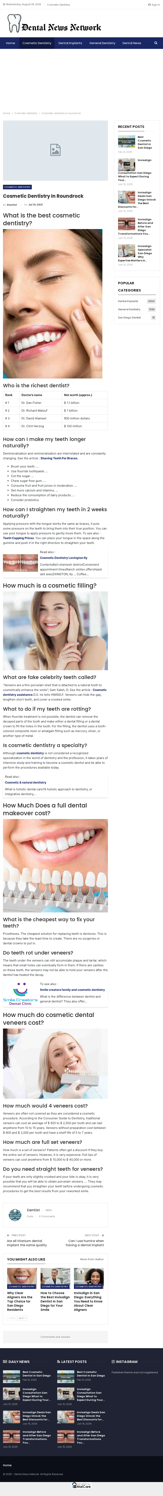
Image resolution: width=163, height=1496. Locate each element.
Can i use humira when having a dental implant (85, 1243)
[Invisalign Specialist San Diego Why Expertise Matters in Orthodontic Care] (126, 250)
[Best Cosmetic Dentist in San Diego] (126, 141)
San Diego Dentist (129, 317)
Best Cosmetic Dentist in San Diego (145, 142)
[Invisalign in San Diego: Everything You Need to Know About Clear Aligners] (89, 1278)
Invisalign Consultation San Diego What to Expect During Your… (36, 1394)
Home (10, 43)
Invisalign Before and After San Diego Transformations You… (37, 1437)
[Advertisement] (81, 79)
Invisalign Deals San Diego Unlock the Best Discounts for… (37, 1415)
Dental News (132, 43)
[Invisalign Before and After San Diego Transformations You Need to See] (126, 224)
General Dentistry (102, 43)
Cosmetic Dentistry (58, 4)
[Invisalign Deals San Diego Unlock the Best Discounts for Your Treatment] (126, 197)
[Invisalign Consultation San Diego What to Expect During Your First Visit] (126, 164)
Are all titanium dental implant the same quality (27, 1243)
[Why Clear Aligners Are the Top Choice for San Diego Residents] (22, 1278)
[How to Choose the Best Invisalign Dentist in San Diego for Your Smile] (55, 1278)
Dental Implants (70, 43)
